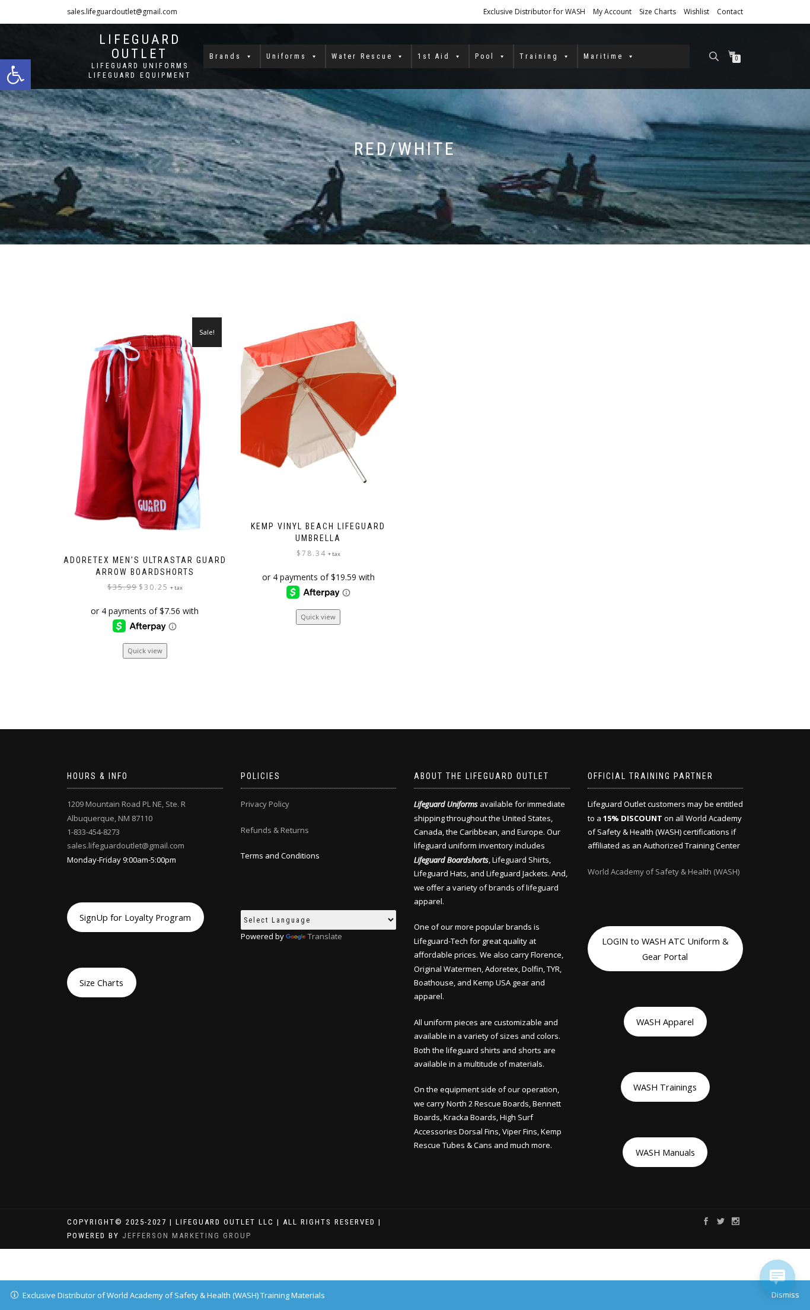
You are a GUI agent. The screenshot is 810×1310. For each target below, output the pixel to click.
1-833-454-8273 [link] (93, 831)
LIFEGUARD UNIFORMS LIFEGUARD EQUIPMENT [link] (140, 71)
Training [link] (539, 56)
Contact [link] (730, 12)
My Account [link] (612, 12)
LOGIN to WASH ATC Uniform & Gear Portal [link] (665, 948)
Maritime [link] (603, 56)
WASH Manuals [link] (665, 1152)
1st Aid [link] (433, 56)
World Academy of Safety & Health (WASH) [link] (663, 871)
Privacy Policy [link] (265, 804)
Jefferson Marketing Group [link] (186, 1235)
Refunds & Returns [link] (275, 830)
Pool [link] (485, 56)
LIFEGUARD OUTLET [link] (140, 47)
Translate (325, 936)
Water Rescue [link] (362, 56)
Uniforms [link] (286, 56)
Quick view (144, 650)
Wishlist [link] (696, 12)
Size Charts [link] (657, 12)
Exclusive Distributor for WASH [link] (534, 12)
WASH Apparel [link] (665, 1022)
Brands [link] (225, 56)
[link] (15, 74)
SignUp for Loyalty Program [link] (135, 917)
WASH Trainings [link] (665, 1087)
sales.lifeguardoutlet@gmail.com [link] (122, 12)
